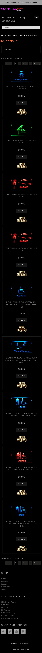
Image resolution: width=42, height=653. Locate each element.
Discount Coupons (7, 615)
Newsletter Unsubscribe (9, 618)
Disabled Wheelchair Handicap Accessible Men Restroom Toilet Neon (21, 523)
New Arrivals (5, 587)
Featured (4, 581)
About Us (4, 607)
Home (2, 35)
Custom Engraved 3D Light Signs (17, 35)
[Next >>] (37, 64)
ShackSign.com (26, 643)
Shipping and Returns (8, 602)
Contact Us (5, 605)
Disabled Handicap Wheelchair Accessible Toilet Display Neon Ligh (21, 304)
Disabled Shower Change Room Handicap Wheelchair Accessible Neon (21, 360)
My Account (5, 610)
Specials (4, 584)
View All (8, 64)
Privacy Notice (15, 649)
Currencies (9, 21)
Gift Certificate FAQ (8, 613)
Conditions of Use (25, 649)
